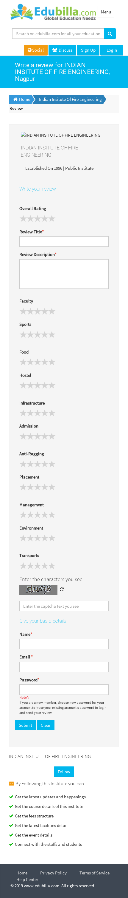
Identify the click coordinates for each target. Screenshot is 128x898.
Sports (25, 324)
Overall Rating (32, 208)
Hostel (25, 375)
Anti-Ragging (31, 453)
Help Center (27, 879)
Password (29, 680)
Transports (29, 555)
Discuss (65, 50)
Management (31, 504)
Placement (29, 477)
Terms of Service (94, 873)
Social (38, 50)
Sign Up (88, 50)
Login (112, 50)
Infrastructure (32, 403)
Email (26, 657)
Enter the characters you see (50, 579)
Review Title (31, 231)
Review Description (38, 254)
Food (24, 352)
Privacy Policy (53, 873)
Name (25, 634)
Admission (28, 426)
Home (21, 873)
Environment (31, 528)
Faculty (26, 301)
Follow (64, 771)
